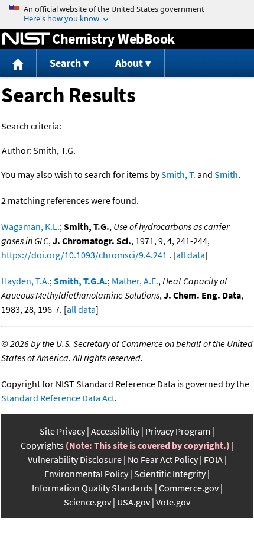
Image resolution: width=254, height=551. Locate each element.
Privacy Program (177, 431)
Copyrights (42, 445)
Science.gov (87, 502)
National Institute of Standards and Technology (26, 39)
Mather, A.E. (135, 281)
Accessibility (115, 431)
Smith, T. (178, 174)
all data (190, 255)
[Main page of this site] (18, 63)
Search (65, 63)
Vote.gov (173, 502)
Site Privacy (62, 431)
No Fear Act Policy (163, 459)
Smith (226, 174)
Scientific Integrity (170, 473)
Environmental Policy (86, 473)
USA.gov (133, 502)
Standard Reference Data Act (58, 398)
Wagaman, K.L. (30, 226)
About (129, 63)
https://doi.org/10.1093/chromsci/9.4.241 (84, 255)
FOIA (213, 459)
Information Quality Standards (92, 488)
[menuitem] (18, 63)
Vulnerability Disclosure (75, 459)
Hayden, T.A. (25, 281)
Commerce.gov (189, 488)
